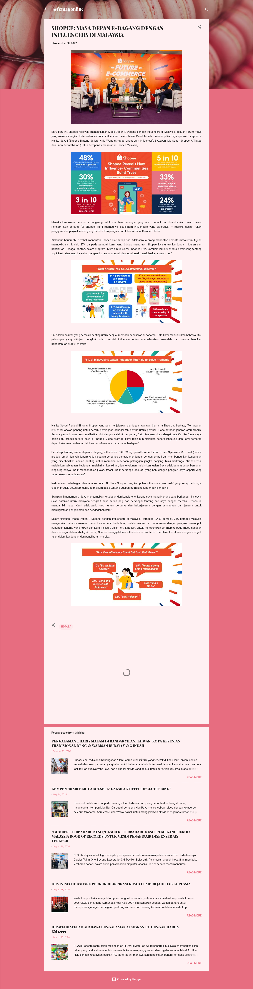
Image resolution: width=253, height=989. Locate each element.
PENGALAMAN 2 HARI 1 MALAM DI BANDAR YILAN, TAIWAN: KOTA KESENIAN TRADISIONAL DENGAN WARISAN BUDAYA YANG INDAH (115, 743)
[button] (199, 27)
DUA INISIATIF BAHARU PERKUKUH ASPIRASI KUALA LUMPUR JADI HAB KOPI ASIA (121, 884)
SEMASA (66, 626)
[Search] (206, 10)
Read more (194, 777)
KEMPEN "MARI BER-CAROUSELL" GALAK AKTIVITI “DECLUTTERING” (111, 788)
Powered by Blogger (128, 979)
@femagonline (68, 9)
